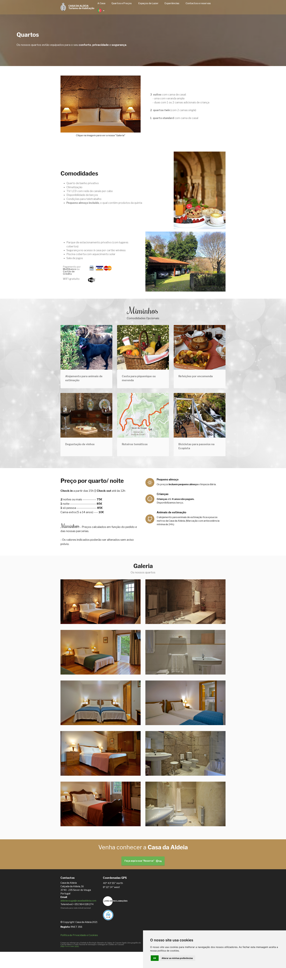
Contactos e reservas (198, 3)
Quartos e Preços (121, 3)
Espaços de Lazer (148, 3)
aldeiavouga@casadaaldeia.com (78, 900)
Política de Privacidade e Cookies (79, 935)
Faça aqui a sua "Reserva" (140, 860)
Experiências (172, 3)
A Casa (101, 3)
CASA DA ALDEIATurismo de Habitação (81, 7)
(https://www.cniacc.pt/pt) (69, 946)
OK (154, 958)
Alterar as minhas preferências (177, 958)
